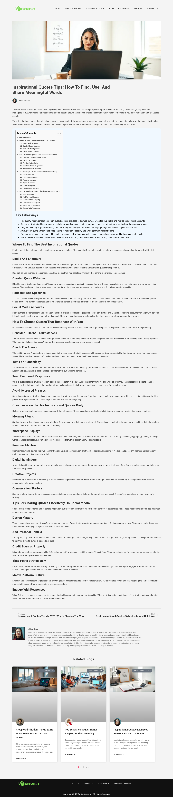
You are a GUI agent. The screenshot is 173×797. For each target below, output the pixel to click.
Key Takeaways (25, 137)
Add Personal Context (31, 197)
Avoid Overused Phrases (32, 169)
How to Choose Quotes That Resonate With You (38, 155)
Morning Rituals (28, 174)
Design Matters (28, 194)
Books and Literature (30, 143)
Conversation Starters (31, 188)
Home (57, 9)
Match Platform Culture (31, 205)
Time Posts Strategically (31, 202)
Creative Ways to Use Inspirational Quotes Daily (38, 172)
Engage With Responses (31, 208)
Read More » (21, 758)
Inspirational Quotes (119, 9)
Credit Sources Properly (31, 200)
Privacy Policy (103, 784)
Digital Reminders (29, 183)
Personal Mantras (29, 180)
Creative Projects (29, 186)
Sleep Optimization (95, 9)
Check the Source (29, 160)
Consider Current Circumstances (34, 157)
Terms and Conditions (122, 784)
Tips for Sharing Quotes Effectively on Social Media (40, 191)
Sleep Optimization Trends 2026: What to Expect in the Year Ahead (34, 733)
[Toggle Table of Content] (58, 134)
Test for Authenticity (30, 163)
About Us (138, 9)
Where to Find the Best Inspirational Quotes (37, 140)
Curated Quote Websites (31, 146)
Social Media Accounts (31, 152)
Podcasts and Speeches (32, 149)
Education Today (73, 9)
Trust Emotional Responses (33, 166)
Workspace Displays (30, 177)
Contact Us (152, 9)
